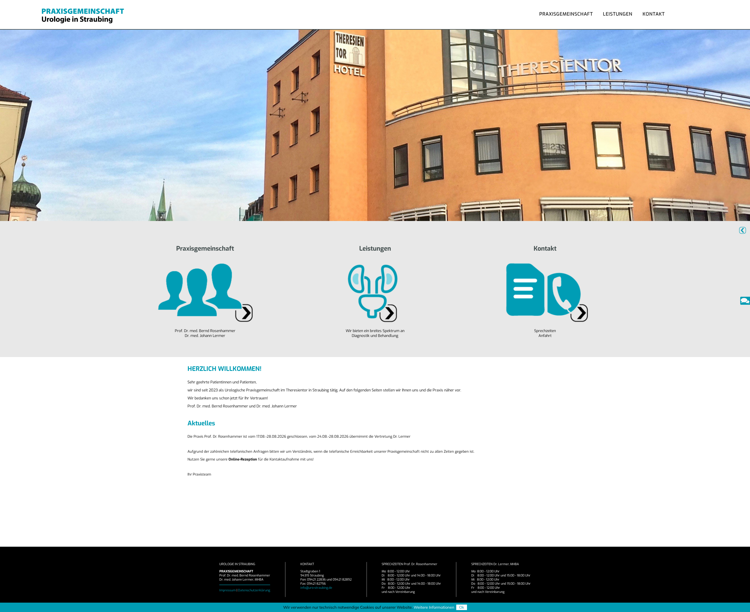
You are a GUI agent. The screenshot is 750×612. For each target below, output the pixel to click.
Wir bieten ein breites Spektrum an (375, 330)
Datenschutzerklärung (254, 590)
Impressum (228, 590)
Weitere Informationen (434, 607)
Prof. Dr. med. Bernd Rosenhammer (205, 330)
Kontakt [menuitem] (654, 14)
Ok (461, 607)
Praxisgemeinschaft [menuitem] (566, 14)
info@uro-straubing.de (316, 588)
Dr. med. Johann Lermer (205, 335)
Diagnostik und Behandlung (375, 335)
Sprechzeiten (545, 330)
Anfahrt (545, 335)
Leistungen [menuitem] (617, 14)
